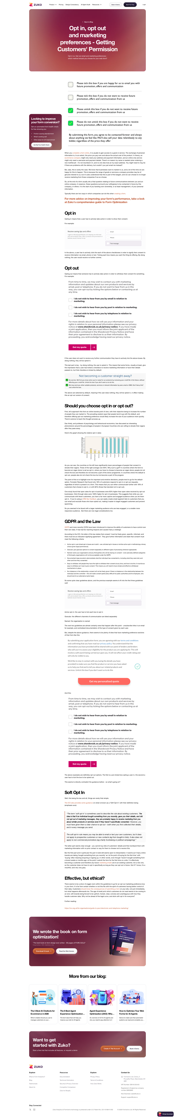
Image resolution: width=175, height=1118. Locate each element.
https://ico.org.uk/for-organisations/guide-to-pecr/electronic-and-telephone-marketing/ (96, 908)
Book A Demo (116, 4)
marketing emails (105, 863)
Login (144, 4)
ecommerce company (73, 158)
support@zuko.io (132, 1097)
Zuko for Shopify (65, 1090)
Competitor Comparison (68, 1087)
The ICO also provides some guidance (79, 803)
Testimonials (33, 1083)
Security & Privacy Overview (69, 1083)
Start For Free (130, 4)
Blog (30, 1080)
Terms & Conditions (96, 1080)
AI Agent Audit (85, 4)
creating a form (119, 194)
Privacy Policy (95, 1077)
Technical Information (67, 1080)
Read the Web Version (66, 951)
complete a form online (80, 153)
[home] (35, 4)
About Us (32, 1087)
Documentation (65, 1077)
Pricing (61, 4)
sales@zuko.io (135, 1094)
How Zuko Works (95, 1083)
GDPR (67, 527)
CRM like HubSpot (89, 499)
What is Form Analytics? (37, 1077)
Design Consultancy (72, 4)
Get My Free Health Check (41, 145)
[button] (53, 4)
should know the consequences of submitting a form (100, 889)
